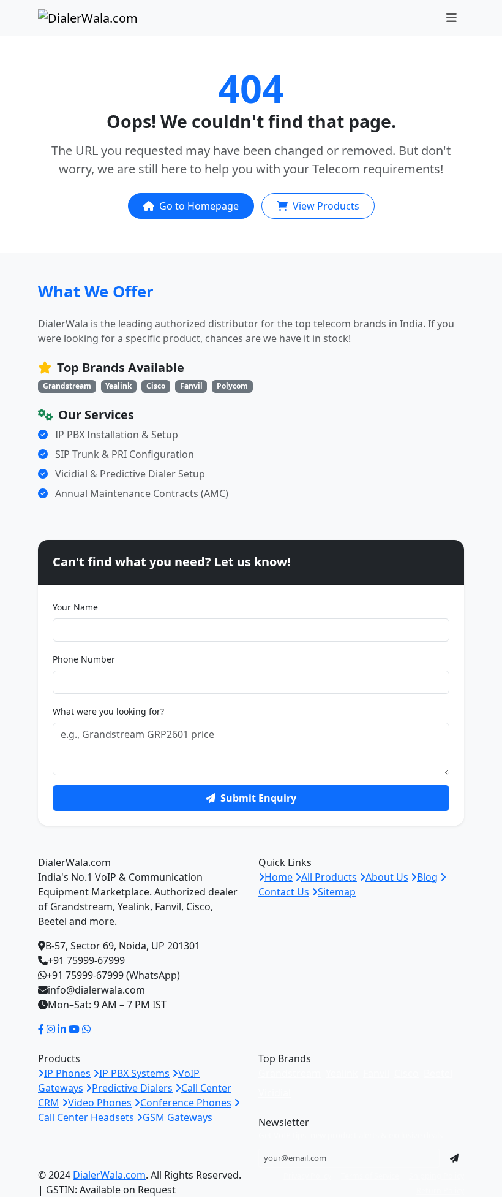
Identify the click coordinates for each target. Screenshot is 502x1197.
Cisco (406, 1073)
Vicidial (274, 1093)
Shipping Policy (436, 1176)
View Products (326, 206)
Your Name (75, 607)
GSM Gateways (177, 1117)
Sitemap (337, 892)
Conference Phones (185, 1102)
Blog (427, 877)
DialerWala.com (109, 1175)
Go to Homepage (199, 206)
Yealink (342, 1073)
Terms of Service (370, 1176)
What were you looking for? (108, 711)
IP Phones (67, 1073)
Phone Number (84, 659)
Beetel (438, 1073)
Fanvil (376, 1073)
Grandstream (289, 1073)
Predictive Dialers (132, 1088)
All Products (329, 877)
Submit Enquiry (258, 798)
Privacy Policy (307, 1176)
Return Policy (440, 1190)
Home (278, 877)
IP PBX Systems (134, 1073)
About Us (386, 877)
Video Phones (100, 1102)
